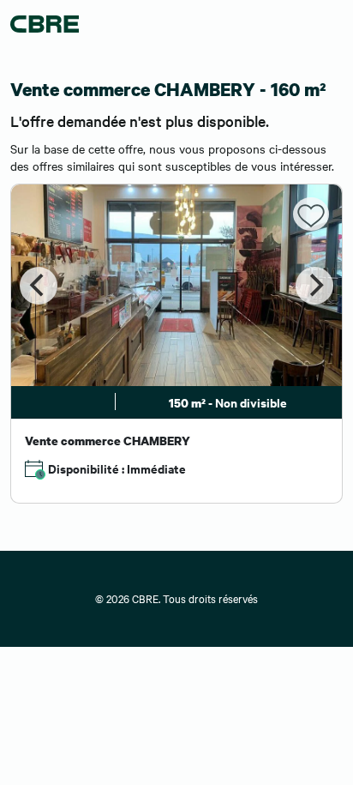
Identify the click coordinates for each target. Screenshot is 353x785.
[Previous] (38, 286)
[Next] (314, 286)
